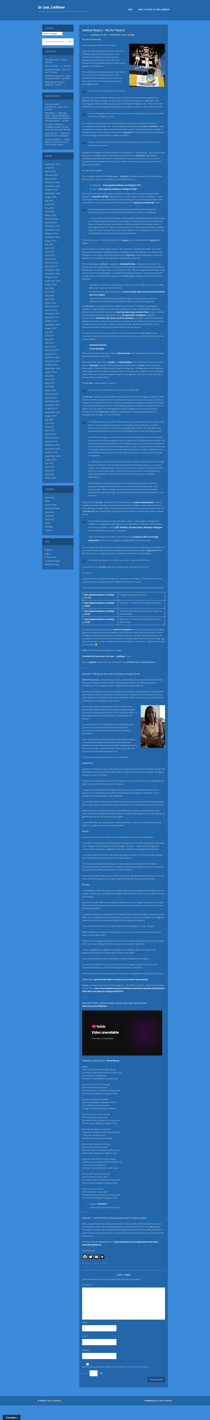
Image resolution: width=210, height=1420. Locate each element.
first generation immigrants (134, 315)
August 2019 (51, 240)
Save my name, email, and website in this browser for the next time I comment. (115, 1366)
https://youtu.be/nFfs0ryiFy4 (94, 1006)
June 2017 (49, 335)
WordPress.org (52, 564)
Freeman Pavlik (52, 104)
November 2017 (52, 317)
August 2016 (51, 372)
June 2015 (49, 423)
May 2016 (49, 383)
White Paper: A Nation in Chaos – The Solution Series (57, 142)
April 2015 (49, 430)
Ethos (47, 501)
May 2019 (49, 251)
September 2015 (52, 412)
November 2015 (52, 405)
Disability (124, 527)
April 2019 (49, 255)
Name (85, 1322)
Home (130, 9)
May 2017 (49, 339)
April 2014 (49, 474)
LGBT (116, 527)
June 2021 (49, 168)
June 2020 (49, 204)
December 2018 (52, 270)
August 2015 (51, 416)
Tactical (48, 530)
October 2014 (51, 452)
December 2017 (52, 313)
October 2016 (51, 365)
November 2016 (52, 361)
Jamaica (96, 1263)
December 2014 (52, 445)
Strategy (49, 526)
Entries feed (50, 557)
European (94, 365)
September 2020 (52, 193)
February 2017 (51, 350)
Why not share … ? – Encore (57, 66)
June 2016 (49, 379)
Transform (104, 1263)
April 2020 (49, 211)
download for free (127, 264)
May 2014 (49, 470)
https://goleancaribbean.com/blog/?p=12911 (122, 185)
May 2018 (49, 295)
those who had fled (100, 196)
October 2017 (51, 321)
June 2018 (49, 292)
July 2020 (49, 200)
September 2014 (52, 456)
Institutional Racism (98, 345)
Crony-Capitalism (96, 348)
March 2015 (50, 434)
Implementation (52, 508)
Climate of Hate (124, 353)
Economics (50, 497)
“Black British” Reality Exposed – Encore (55, 83)
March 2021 (50, 171)
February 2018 (51, 306)
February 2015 (51, 437)
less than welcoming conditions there (133, 312)
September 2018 (52, 281)
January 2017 (51, 354)
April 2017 (49, 343)
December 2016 (52, 357)
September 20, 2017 (99, 35)
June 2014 (49, 467)
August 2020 (51, 197)
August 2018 (51, 284)
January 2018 (51, 310)
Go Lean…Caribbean (51, 7)
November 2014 (52, 448)
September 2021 (52, 164)
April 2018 (49, 299)
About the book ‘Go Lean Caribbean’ (154, 9)
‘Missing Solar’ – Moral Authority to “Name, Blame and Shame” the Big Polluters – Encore (57, 117)
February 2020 (51, 219)
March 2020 (50, 215)
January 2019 (51, 266)
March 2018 (50, 303)
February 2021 (51, 175)
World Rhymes (113, 1060)
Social (47, 523)
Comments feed (52, 561)
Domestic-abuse (136, 527)
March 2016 (50, 390)
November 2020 (52, 186)
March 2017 (50, 346)
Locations (49, 515)
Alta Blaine (50, 113)
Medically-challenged (153, 527)
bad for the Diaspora (122, 629)
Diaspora (89, 1263)
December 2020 (52, 182)
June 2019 (49, 248)
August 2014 (51, 459)
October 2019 (51, 233)
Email (85, 1336)
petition (92, 662)
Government (51, 505)
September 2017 (52, 324)
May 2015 (49, 427)
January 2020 (51, 222)
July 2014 (49, 463)
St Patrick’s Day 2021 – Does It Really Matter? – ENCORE (57, 77)
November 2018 (52, 273)
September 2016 (52, 368)
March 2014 (50, 478)
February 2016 (51, 394)
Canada (111, 362)
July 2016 (49, 376)
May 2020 (49, 208)
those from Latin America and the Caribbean (115, 318)
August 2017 (51, 328)
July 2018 (49, 288)
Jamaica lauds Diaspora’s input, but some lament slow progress (121, 979)
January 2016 (51, 397)
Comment (87, 1284)
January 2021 (51, 179)
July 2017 (49, 332)
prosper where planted (143, 502)
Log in (48, 553)
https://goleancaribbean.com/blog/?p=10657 (117, 189)
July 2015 (49, 419)
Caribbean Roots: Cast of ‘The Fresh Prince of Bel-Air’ (57, 128)
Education (102, 1203)
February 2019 (51, 262)
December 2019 (52, 226)
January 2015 (51, 441)
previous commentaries (144, 202)
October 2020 (51, 189)
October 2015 (51, 408)
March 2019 (50, 259)
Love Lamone (51, 133)
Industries (49, 512)
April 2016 (49, 386)
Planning (49, 519)
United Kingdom (126, 362)
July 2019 (49, 244)
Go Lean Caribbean (52, 1400)
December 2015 (52, 401)
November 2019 (52, 230)
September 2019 (52, 237)
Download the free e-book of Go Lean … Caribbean (103, 656)
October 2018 (51, 277)
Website (85, 1350)
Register (49, 550)
